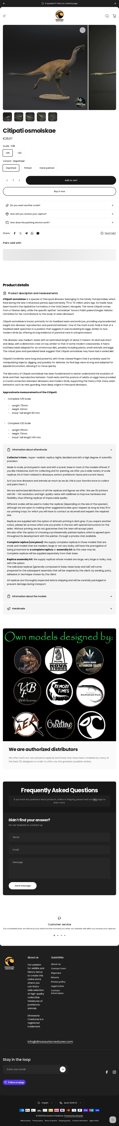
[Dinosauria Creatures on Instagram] (114, 1072)
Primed (27, 167)
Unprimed (11, 167)
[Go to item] (7, 116)
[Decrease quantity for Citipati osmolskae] (6, 180)
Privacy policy (58, 981)
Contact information (57, 991)
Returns (55, 977)
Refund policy (25, 1121)
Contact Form (58, 968)
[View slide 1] (54, 935)
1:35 (8, 153)
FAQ (95, 799)
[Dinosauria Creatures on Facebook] (107, 1072)
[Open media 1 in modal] (82, 30)
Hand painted (47, 167)
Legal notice (57, 986)
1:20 (19, 153)
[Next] (115, 3)
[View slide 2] (57, 935)
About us (56, 964)
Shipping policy (65, 1121)
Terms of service (51, 1121)
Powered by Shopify (73, 1115)
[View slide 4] (64, 935)
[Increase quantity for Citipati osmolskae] (20, 180)
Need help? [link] (110, 233)
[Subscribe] (63, 1069)
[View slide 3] (61, 935)
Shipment (56, 973)
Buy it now (59, 191)
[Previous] (4, 3)
